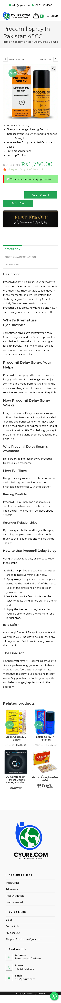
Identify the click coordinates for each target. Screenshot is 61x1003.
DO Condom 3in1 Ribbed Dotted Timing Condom (15, 779)
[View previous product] (5, 59)
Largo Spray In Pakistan (45, 738)
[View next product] (55, 59)
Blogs (9, 919)
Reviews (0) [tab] (12, 264)
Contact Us (12, 926)
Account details (15, 895)
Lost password (14, 902)
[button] (53, 68)
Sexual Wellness (22, 41)
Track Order (12, 882)
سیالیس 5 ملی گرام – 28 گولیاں (45, 778)
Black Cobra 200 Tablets (16, 738)
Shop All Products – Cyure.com (24, 939)
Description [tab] (12, 249)
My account (13, 932)
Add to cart (40, 195)
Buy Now (18, 203)
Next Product (45, 59)
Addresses (12, 889)
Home (6, 41)
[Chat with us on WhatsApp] (54, 996)
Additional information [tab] (20, 257)
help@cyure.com (25, 979)
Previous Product (17, 59)
